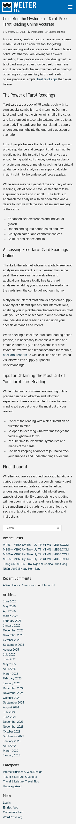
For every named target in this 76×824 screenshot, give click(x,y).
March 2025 (10, 673)
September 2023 (13, 736)
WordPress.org (12, 817)
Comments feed (13, 812)
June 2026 (9, 601)
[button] (70, 7)
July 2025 (9, 654)
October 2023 (11, 731)
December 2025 (13, 630)
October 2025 (11, 640)
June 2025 (9, 659)
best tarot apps (47, 79)
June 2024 (9, 717)
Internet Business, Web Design (22, 771)
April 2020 (9, 745)
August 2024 (11, 707)
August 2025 (11, 649)
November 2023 (13, 726)
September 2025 (13, 644)
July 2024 (9, 712)
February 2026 (12, 620)
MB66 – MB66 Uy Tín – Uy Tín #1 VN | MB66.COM (36, 544)
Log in (7, 802)
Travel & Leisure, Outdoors (20, 776)
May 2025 (9, 664)
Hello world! (48, 585)
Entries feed (10, 807)
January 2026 (11, 625)
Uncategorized (57, 31)
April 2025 (9, 668)
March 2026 (10, 616)
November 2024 (13, 693)
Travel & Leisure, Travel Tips (21, 781)
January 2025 (11, 683)
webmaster (37, 31)
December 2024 (13, 688)
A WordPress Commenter (19, 585)
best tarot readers (15, 355)
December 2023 (13, 721)
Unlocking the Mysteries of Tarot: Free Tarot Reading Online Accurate (35, 21)
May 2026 (9, 606)
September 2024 (13, 702)
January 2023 (11, 741)
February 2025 (12, 678)
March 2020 (10, 750)
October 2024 (11, 697)
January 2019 (11, 755)
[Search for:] (32, 528)
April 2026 (9, 611)
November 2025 (13, 635)
